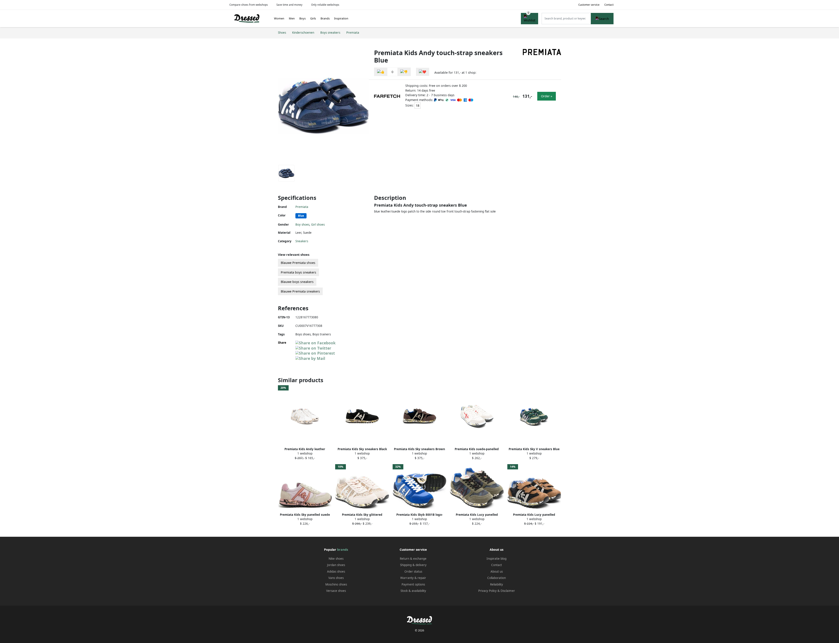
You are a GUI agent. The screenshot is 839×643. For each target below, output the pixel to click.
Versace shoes (336, 591)
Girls (313, 18)
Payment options (413, 584)
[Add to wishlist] (422, 72)
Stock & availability (413, 591)
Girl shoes (318, 225)
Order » (546, 96)
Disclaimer (508, 591)
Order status (413, 571)
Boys (302, 18)
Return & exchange (413, 559)
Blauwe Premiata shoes (298, 263)
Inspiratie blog (496, 559)
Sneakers (301, 241)
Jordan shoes (336, 565)
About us (497, 571)
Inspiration (341, 18)
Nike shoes (336, 559)
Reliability (496, 584)
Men (292, 18)
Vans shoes (336, 578)
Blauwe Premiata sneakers (300, 291)
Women (279, 18)
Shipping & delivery (413, 565)
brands (342, 549)
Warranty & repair (413, 578)
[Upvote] (380, 72)
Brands (325, 18)
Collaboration (496, 578)
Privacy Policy (487, 591)
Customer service (589, 4)
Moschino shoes (336, 584)
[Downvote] (404, 72)
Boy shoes (302, 225)
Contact (609, 4)
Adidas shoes (336, 571)
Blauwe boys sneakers (297, 282)
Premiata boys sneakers (298, 272)
